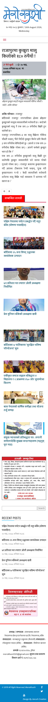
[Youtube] (24, 695)
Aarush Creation (39, 699)
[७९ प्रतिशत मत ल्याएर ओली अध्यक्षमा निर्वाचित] (24, 274)
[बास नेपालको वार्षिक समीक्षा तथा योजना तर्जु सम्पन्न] (24, 397)
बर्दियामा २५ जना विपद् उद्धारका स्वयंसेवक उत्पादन (19, 254)
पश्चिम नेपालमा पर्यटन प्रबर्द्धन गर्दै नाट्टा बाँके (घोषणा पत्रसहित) (22, 223)
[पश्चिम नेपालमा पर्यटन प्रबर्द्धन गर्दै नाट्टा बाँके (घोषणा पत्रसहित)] (24, 212)
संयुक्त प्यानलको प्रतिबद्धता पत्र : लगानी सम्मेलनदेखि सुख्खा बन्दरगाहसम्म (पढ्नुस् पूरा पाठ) (24, 441)
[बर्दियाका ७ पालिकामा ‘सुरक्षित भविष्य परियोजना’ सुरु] (24, 335)
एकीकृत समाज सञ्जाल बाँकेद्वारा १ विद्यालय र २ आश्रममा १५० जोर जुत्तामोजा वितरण (24, 379)
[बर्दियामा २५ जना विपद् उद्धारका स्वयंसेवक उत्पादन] (24, 243)
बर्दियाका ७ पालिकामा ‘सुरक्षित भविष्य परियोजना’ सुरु (22, 347)
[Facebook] (42, 687)
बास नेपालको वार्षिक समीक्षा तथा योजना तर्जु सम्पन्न (23, 408)
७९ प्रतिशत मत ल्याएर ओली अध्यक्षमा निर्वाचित (22, 285)
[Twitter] (42, 691)
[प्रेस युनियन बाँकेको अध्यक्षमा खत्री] (24, 305)
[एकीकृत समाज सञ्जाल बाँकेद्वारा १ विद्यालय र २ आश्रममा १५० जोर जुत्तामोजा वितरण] (24, 366)
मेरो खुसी (9, 65)
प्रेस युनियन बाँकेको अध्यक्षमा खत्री (20, 314)
